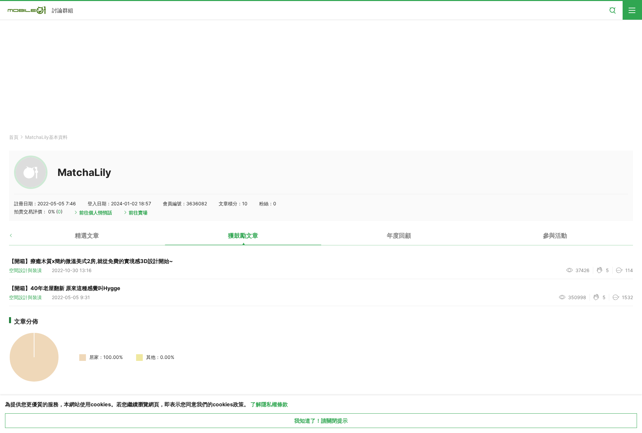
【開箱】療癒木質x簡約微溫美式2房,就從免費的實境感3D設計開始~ (91, 261)
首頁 (13, 137)
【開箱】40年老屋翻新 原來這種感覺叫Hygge (64, 288)
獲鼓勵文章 (243, 235)
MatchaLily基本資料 (46, 137)
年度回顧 (399, 235)
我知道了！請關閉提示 (321, 420)
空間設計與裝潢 (25, 270)
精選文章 (87, 235)
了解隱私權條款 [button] (269, 404)
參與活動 (555, 235)
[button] (16, 238)
